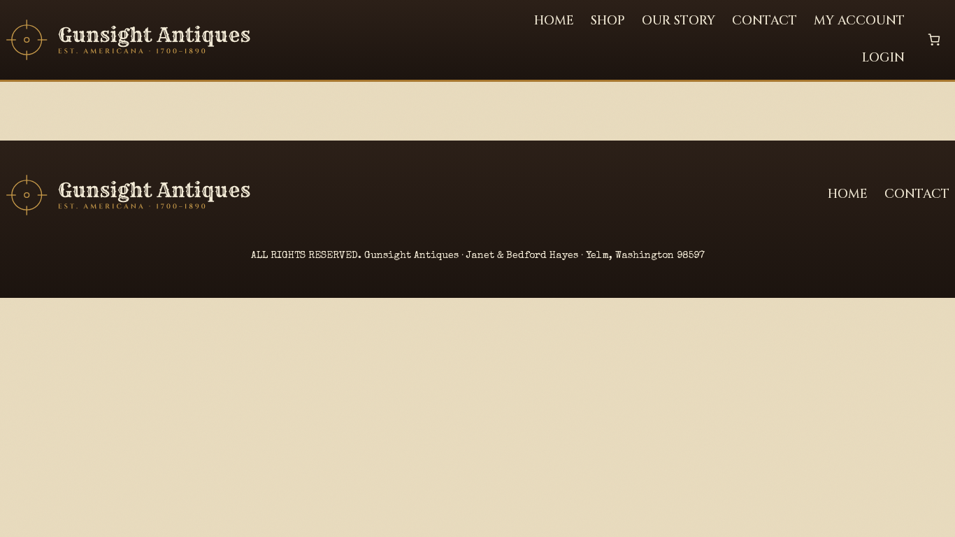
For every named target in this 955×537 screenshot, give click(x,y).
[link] (934, 39)
